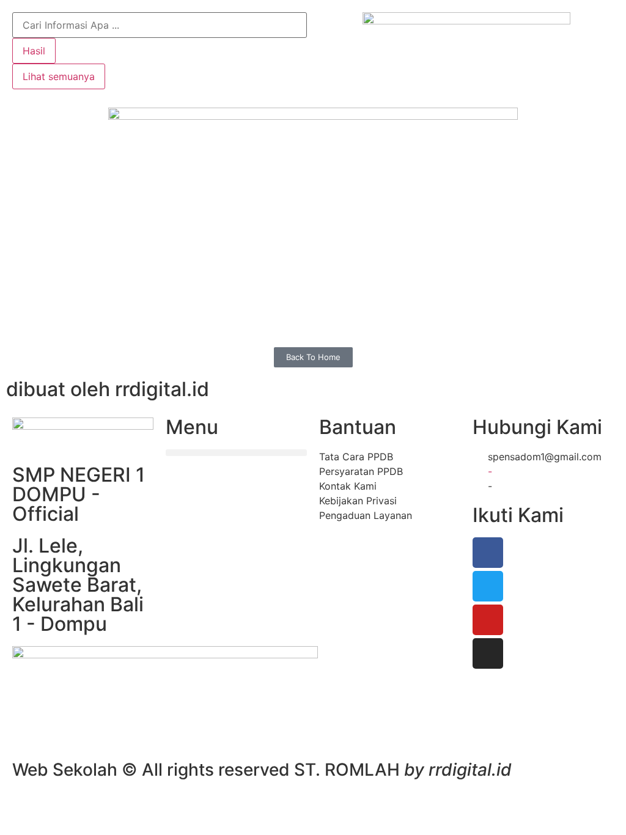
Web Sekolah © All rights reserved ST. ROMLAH (262, 769)
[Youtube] (488, 620)
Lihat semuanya (59, 76)
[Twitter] (488, 586)
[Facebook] (488, 552)
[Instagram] (488, 653)
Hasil (34, 51)
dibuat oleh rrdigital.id (107, 389)
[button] (236, 452)
